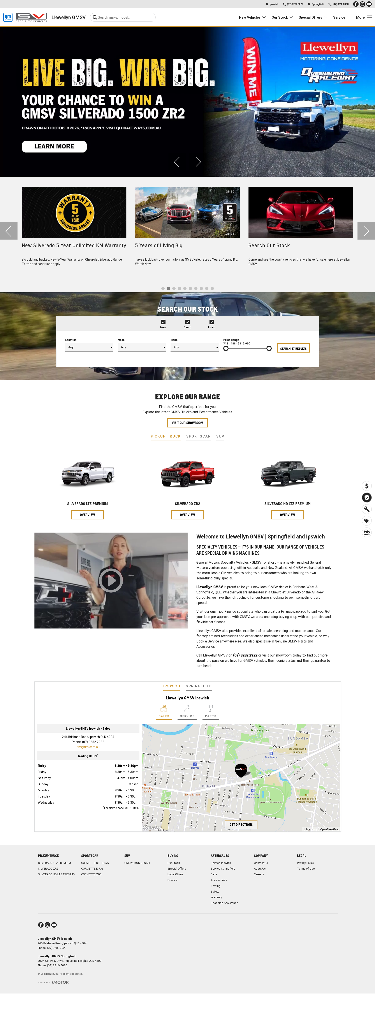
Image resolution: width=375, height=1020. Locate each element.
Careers (259, 874)
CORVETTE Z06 (91, 874)
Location (71, 340)
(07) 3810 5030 (57, 965)
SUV (220, 436)
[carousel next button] (198, 161)
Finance (172, 880)
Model (174, 340)
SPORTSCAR (198, 436)
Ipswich (171, 686)
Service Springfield (223, 868)
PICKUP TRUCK (166, 436)
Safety (215, 891)
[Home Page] (25, 17)
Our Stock (280, 17)
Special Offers (310, 17)
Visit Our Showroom (187, 423)
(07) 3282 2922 (93, 742)
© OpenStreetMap (328, 829)
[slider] (226, 348)
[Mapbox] (153, 827)
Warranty (216, 897)
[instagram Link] (362, 4)
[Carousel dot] (163, 288)
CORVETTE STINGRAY (95, 863)
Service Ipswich (221, 863)
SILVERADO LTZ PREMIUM (54, 863)
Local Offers (175, 874)
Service (339, 17)
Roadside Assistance (224, 903)
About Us (260, 868)
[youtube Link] (369, 4)
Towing (215, 886)
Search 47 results (293, 348)
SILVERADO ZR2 (48, 868)
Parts (214, 874)
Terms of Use (306, 868)
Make (121, 340)
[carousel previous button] (177, 161)
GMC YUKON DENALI (137, 863)
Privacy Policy (305, 863)
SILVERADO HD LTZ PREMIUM (56, 874)
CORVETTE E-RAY (92, 868)
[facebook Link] (356, 4)
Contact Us (261, 863)
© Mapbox (309, 829)
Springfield (199, 686)
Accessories (219, 880)
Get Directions (241, 824)
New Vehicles (250, 17)
